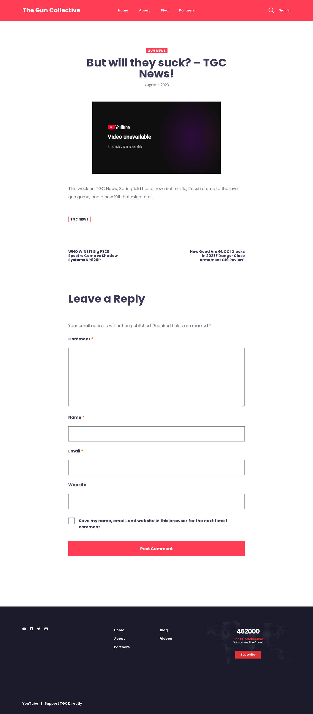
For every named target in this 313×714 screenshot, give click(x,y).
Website (77, 485)
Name (76, 417)
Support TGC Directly (63, 703)
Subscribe (248, 654)
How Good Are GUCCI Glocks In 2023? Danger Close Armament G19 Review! (217, 256)
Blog (164, 10)
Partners (187, 10)
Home (123, 10)
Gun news (157, 50)
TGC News (79, 219)
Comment (80, 339)
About (144, 10)
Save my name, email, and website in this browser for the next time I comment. (153, 524)
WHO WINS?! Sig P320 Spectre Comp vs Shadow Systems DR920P (93, 256)
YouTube (30, 703)
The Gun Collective (51, 10)
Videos (166, 638)
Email (75, 451)
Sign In (285, 10)
